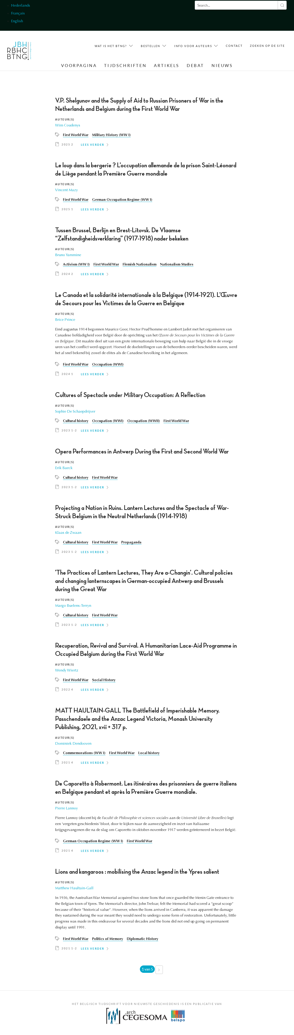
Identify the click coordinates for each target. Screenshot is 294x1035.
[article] (147, 123)
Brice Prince (65, 320)
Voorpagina (79, 65)
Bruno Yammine (68, 255)
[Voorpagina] (19, 52)
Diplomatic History (142, 939)
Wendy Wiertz (66, 670)
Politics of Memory (107, 939)
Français (18, 13)
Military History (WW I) (111, 135)
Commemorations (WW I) (84, 753)
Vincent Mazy (66, 190)
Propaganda (131, 542)
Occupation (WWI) (108, 364)
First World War (75, 135)
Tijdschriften (125, 65)
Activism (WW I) (76, 264)
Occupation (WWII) (143, 421)
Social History (104, 680)
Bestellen (150, 46)
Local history (149, 753)
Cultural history (75, 421)
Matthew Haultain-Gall (74, 888)
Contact (234, 45)
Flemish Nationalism (139, 264)
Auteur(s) (65, 119)
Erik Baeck (64, 468)
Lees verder (92, 144)
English (17, 21)
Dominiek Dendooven (73, 744)
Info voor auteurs (193, 46)
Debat (195, 65)
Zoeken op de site (267, 45)
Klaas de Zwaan (68, 533)
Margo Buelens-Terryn (73, 606)
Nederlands (20, 6)
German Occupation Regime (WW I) (122, 200)
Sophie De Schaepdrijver (75, 412)
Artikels (166, 65)
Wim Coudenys (67, 125)
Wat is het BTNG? (111, 46)
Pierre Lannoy (66, 808)
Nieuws (222, 65)
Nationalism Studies (176, 264)
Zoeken (282, 5)
